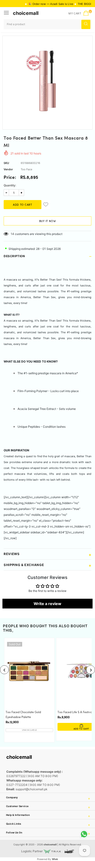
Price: (10, 178)
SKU (6, 163)
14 (12, 234)
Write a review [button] (47, 603)
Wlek (55, 859)
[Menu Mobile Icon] (7, 13)
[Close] (75, 830)
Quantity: (10, 185)
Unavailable (29, 730)
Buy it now (47, 221)
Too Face (26, 169)
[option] (47, 81)
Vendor (8, 169)
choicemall (25, 13)
